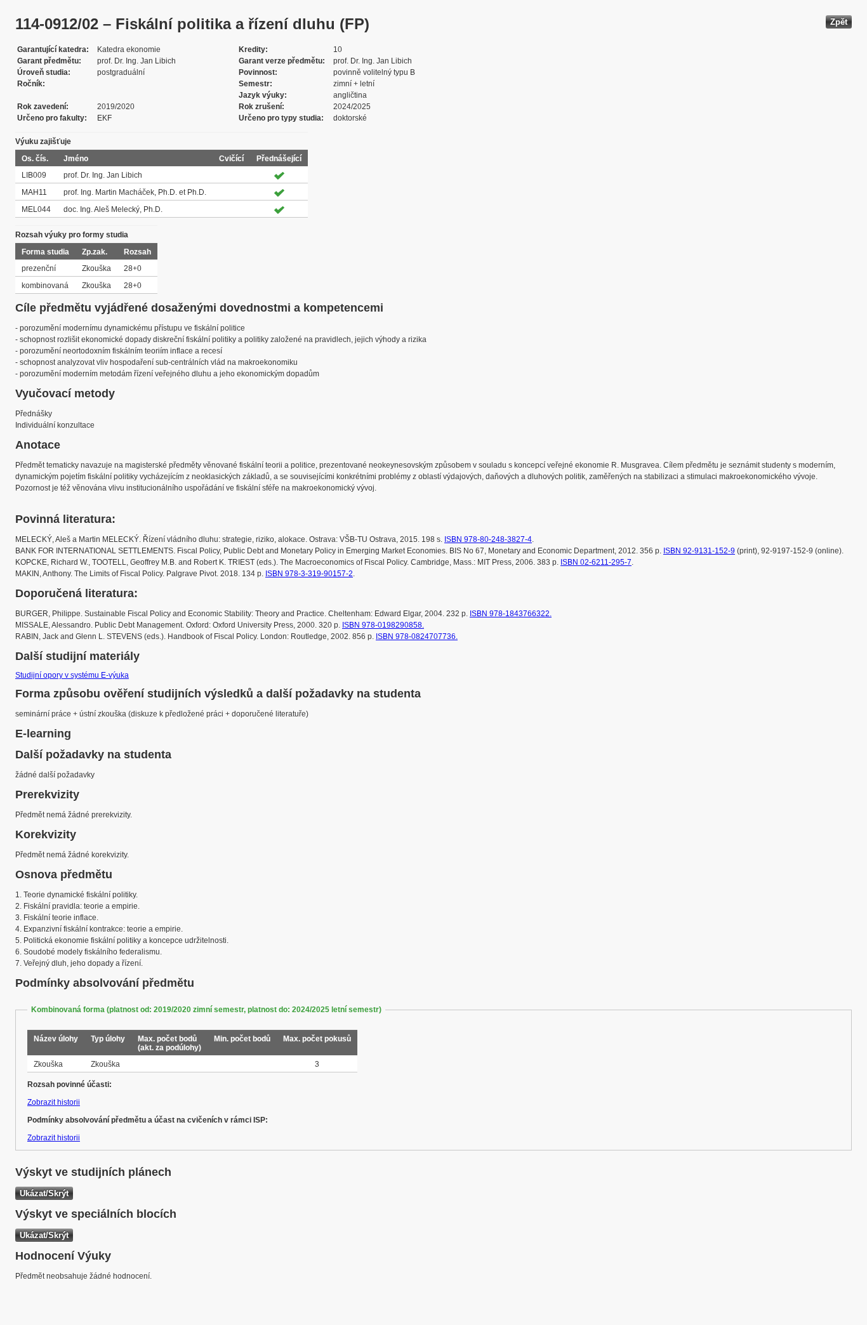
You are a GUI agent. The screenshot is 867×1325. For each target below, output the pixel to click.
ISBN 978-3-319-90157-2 (309, 573)
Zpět (838, 22)
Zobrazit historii (53, 1102)
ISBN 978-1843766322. (511, 613)
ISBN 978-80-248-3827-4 (488, 539)
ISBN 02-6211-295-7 (596, 562)
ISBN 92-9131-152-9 (699, 550)
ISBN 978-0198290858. (383, 625)
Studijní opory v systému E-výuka (72, 675)
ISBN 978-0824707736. (417, 636)
